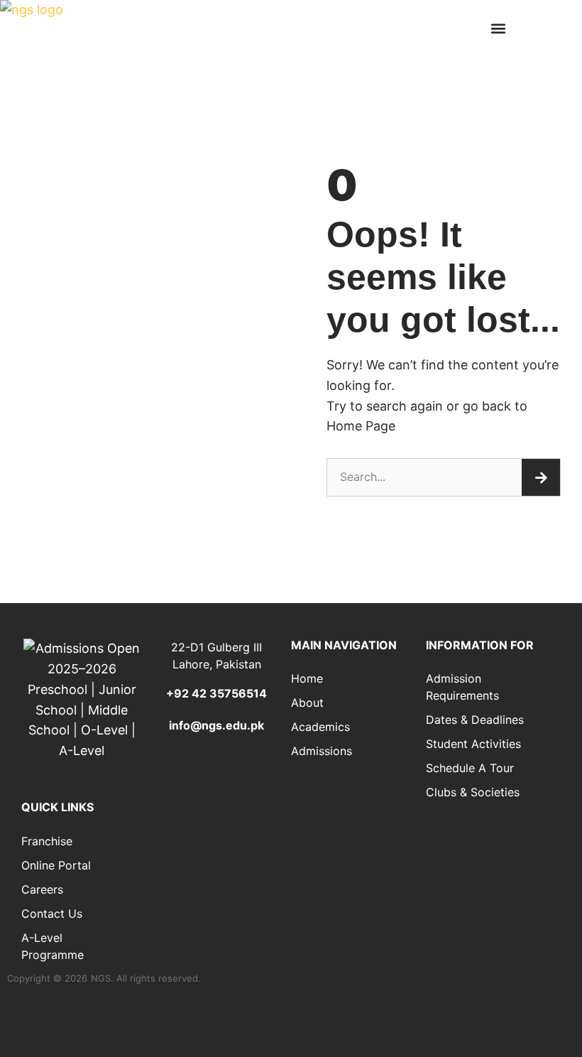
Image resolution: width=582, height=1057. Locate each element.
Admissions (321, 751)
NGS (101, 978)
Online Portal (56, 865)
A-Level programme (52, 946)
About (307, 702)
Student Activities (473, 744)
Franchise (46, 841)
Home (307, 678)
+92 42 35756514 (216, 693)
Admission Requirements (462, 687)
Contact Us (51, 913)
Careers (42, 889)
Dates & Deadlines (475, 719)
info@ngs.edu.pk (216, 725)
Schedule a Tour (470, 768)
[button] (498, 28)
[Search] (541, 477)
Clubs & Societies (473, 792)
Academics (320, 727)
